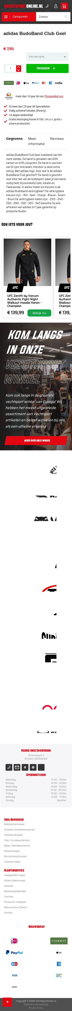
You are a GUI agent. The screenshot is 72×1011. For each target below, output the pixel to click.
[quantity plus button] (18, 67)
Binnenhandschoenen (15, 856)
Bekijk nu (39, 313)
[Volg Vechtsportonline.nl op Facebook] (41, 767)
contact (8, 912)
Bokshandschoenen (14, 824)
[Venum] (48, 514)
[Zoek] (67, 16)
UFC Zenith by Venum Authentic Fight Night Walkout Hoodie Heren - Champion (24, 300)
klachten (8, 896)
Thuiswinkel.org (53, 96)
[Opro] (48, 703)
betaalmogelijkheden (15, 891)
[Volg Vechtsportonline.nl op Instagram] (33, 767)
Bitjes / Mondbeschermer (17, 845)
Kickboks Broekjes (13, 835)
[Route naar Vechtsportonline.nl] (25, 767)
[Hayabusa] (48, 538)
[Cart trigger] (64, 6)
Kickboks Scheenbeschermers (19, 829)
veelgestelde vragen (14, 875)
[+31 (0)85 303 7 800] (47, 6)
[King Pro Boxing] (48, 561)
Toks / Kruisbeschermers (17, 840)
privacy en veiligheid (15, 902)
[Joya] (48, 467)
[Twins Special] (48, 585)
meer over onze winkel (37, 440)
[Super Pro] (48, 632)
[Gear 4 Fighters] (48, 655)
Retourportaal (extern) (15, 907)
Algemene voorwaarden (36, 1004)
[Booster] (48, 491)
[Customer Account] (55, 6)
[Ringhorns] (48, 726)
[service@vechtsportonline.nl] (17, 767)
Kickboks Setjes (12, 861)
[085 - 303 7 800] (9, 767)
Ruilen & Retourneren (15, 880)
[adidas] (48, 608)
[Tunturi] (48, 679)
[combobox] (53, 16)
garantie (8, 886)
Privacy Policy (36, 1008)
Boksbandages (12, 851)
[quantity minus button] (18, 70)
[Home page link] (23, 6)
